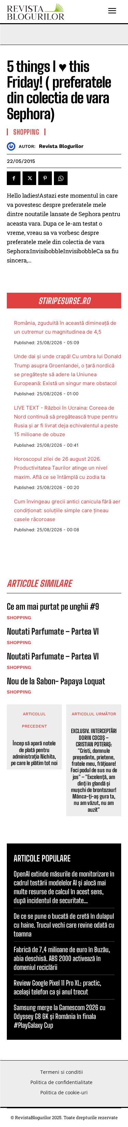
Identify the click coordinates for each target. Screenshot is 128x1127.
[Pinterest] (45, 178)
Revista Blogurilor (61, 146)
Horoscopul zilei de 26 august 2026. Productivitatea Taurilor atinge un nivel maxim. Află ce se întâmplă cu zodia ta (61, 468)
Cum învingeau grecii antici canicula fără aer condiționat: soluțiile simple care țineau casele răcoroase (67, 510)
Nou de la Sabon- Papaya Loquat (56, 681)
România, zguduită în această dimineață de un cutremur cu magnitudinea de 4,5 (65, 327)
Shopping (26, 131)
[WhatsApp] (61, 178)
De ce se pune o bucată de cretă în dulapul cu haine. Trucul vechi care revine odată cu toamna (64, 925)
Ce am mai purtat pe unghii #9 (53, 606)
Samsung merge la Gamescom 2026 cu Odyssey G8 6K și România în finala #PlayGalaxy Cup (59, 1016)
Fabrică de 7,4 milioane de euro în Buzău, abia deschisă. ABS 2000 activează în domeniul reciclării (62, 958)
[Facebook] (13, 178)
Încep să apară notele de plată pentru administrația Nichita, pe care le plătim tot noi (34, 753)
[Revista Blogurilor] (13, 146)
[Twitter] (29, 178)
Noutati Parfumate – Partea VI (53, 631)
